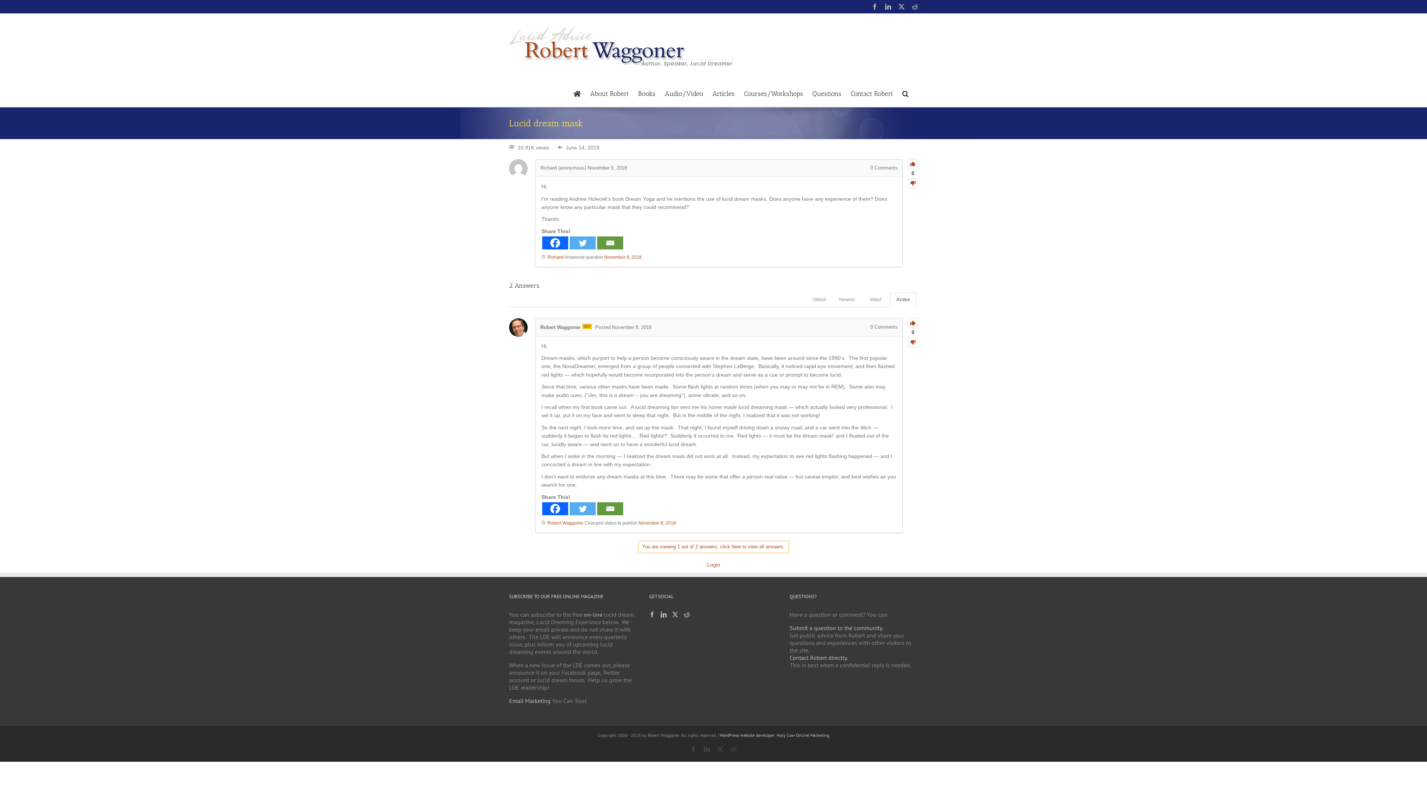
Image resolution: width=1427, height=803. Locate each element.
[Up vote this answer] (913, 323)
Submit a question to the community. (836, 628)
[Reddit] (687, 614)
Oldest (819, 299)
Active (903, 299)
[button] (905, 93)
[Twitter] (583, 242)
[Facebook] (555, 242)
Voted (875, 299)
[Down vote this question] (913, 183)
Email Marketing (530, 700)
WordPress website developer (747, 735)
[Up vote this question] (913, 164)
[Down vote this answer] (913, 343)
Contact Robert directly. (819, 657)
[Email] (610, 242)
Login (713, 565)
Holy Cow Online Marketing (803, 735)
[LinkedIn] (664, 614)
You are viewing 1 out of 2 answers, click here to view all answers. (713, 546)
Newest (846, 299)
